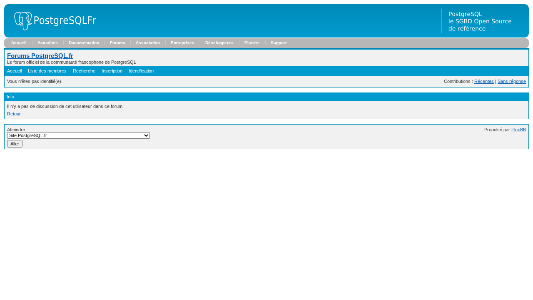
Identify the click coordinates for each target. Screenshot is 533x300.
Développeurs (219, 42)
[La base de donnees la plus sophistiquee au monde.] (485, 35)
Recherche (84, 70)
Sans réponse (512, 81)
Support (278, 42)
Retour (14, 113)
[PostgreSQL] (52, 35)
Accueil (19, 42)
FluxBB (518, 129)
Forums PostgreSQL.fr (40, 55)
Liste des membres (47, 70)
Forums (117, 42)
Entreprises (182, 42)
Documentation (84, 42)
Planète (252, 42)
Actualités (47, 42)
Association (148, 42)
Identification (141, 70)
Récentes (484, 81)
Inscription (112, 70)
